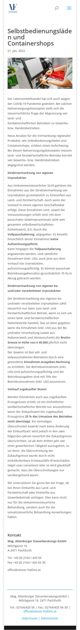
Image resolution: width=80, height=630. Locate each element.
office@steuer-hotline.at (24, 570)
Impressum (30, 618)
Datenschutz (49, 618)
